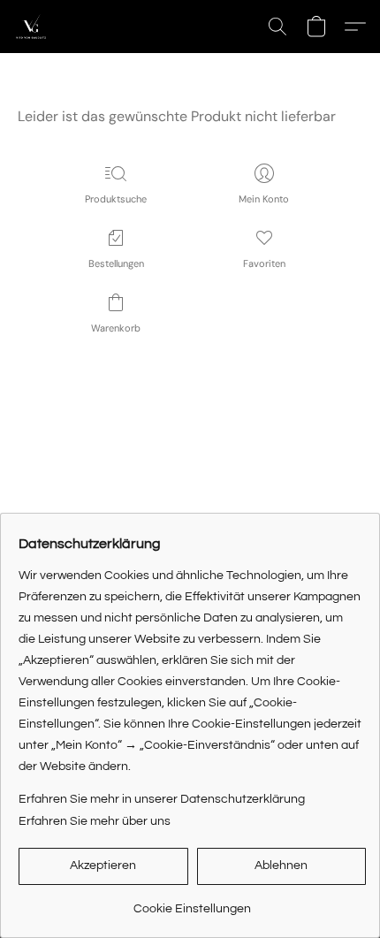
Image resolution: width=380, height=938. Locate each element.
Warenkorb (116, 328)
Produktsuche (116, 199)
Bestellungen (116, 263)
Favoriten (264, 263)
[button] (31, 26)
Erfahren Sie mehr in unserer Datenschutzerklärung (162, 799)
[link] (192, 902)
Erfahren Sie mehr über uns (95, 821)
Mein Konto (264, 199)
